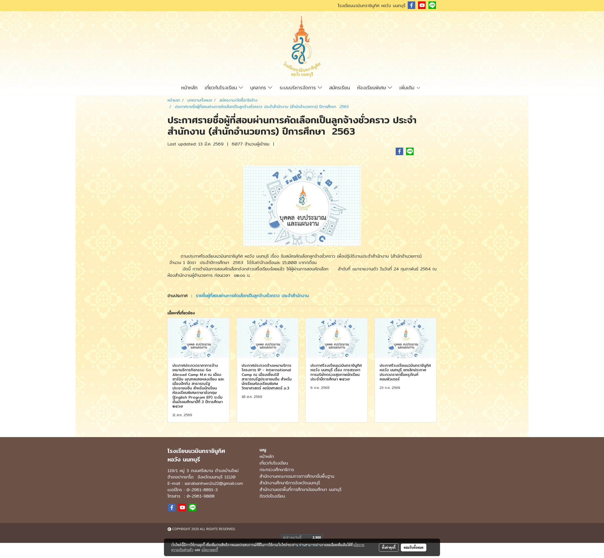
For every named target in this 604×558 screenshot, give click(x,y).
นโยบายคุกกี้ (209, 550)
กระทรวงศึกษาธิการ (277, 469)
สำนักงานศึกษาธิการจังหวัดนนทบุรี (290, 482)
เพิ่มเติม (407, 87)
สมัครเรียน (339, 87)
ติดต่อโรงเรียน (272, 496)
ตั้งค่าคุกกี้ (388, 547)
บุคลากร (259, 87)
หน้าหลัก (189, 87)
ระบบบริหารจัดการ (299, 87)
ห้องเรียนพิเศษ (372, 87)
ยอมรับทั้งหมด (414, 547)
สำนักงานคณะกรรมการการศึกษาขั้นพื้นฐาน (297, 476)
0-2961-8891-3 (202, 489)
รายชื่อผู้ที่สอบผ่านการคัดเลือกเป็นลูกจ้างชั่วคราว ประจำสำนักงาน (253, 295)
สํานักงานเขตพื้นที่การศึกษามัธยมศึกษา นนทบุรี (300, 489)
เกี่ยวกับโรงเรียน (222, 87)
